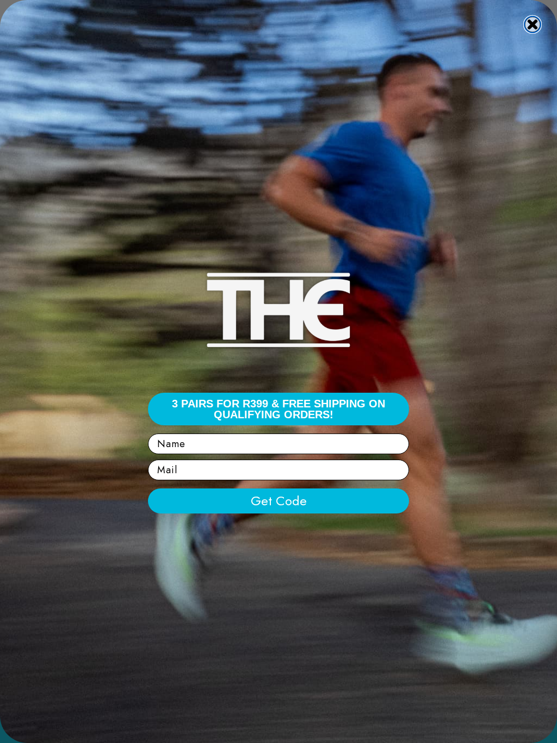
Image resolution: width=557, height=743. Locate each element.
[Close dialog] (532, 24)
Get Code (279, 500)
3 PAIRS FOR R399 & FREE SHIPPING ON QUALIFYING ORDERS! (278, 409)
